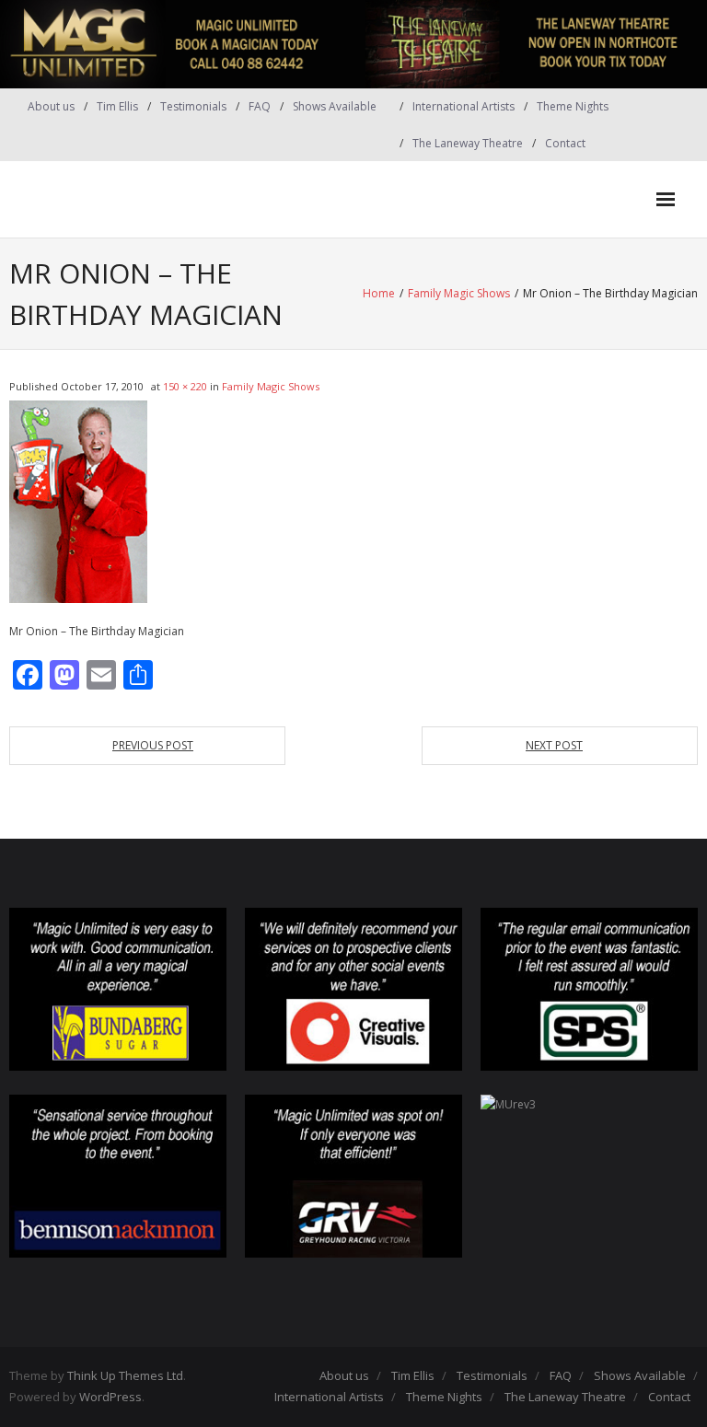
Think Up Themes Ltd (125, 1375)
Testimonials (193, 106)
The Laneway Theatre (467, 143)
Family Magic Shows (459, 293)
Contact (565, 143)
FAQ (260, 106)
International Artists (463, 106)
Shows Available (335, 106)
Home (379, 293)
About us (51, 106)
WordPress (110, 1396)
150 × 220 (185, 386)
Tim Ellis (117, 106)
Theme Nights (572, 106)
